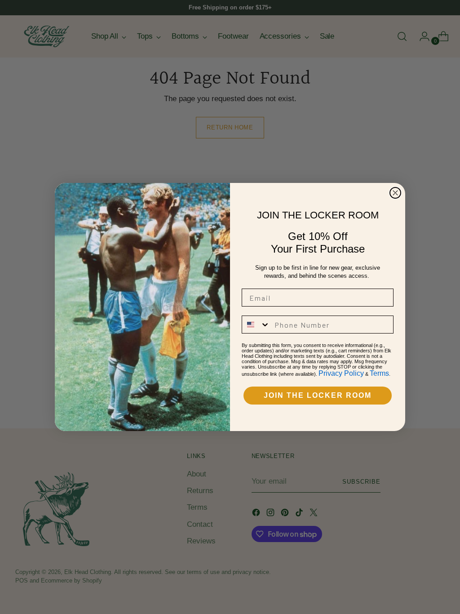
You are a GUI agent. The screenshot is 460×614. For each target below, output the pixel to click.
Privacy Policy (341, 373)
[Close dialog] (395, 192)
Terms (379, 373)
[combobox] (256, 324)
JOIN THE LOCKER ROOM (318, 395)
